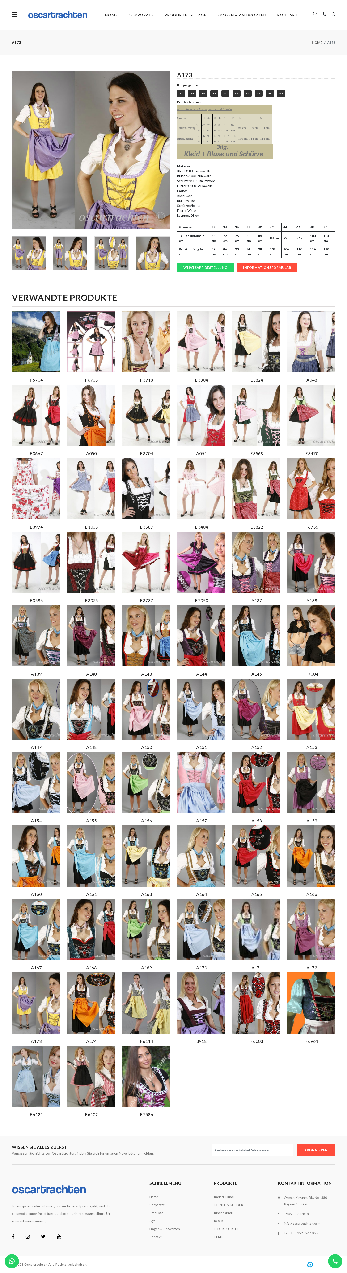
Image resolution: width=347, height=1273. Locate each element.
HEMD (218, 1237)
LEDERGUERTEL (226, 1229)
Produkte (176, 15)
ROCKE (219, 1221)
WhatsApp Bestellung (205, 267)
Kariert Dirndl (224, 1197)
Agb (202, 15)
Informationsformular (267, 267)
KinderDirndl (223, 1213)
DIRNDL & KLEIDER (228, 1205)
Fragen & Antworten (242, 15)
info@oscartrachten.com (302, 1223)
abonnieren (316, 1150)
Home (111, 15)
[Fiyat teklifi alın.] (12, 1261)
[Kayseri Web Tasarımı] (319, 1264)
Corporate (141, 15)
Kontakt (287, 15)
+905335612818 (296, 1214)
